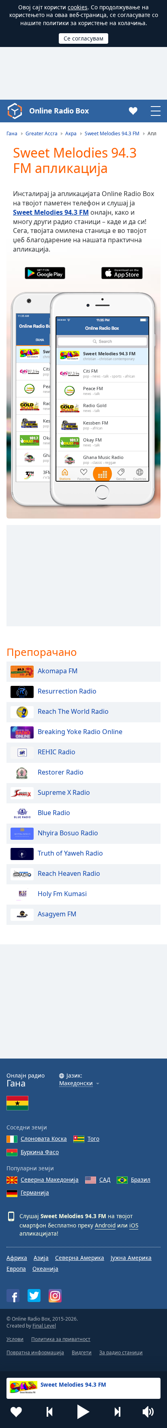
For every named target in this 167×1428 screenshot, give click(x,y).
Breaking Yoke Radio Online (80, 731)
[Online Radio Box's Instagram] (55, 1295)
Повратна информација (35, 1352)
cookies (78, 7)
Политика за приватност (60, 1339)
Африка (16, 1258)
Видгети (82, 1352)
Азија (41, 1258)
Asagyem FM (57, 913)
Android (105, 1225)
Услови (15, 1339)
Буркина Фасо (40, 1152)
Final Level (44, 1325)
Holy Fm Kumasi (62, 893)
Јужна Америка (131, 1258)
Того (93, 1138)
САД (104, 1179)
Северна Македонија (50, 1179)
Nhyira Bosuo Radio (68, 832)
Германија (35, 1192)
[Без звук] (151, 1412)
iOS (133, 1225)
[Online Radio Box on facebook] (12, 1295)
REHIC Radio (56, 751)
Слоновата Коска (44, 1138)
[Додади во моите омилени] (16, 1412)
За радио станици (121, 1352)
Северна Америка (79, 1258)
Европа (16, 1268)
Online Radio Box (58, 110)
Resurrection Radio (67, 691)
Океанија (45, 1268)
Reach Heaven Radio (69, 873)
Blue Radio (54, 812)
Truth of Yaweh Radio (70, 853)
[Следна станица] (117, 1412)
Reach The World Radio (73, 711)
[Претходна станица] (50, 1412)
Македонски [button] (76, 1083)
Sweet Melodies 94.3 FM (51, 212)
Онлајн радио (25, 1080)
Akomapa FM (58, 670)
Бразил (140, 1179)
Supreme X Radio (64, 792)
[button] (83, 1412)
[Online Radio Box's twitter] (34, 1295)
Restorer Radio (61, 772)
